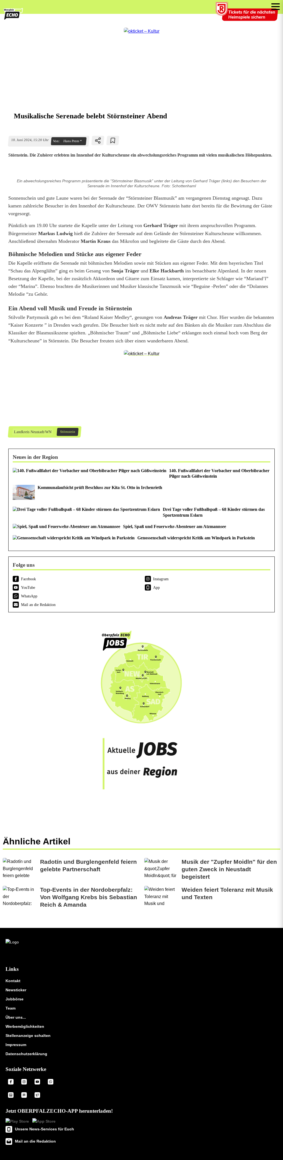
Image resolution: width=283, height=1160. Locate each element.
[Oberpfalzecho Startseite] (13, 18)
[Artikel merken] (112, 140)
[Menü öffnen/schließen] (275, 6)
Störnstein (67, 432)
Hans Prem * (72, 141)
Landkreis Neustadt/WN (32, 432)
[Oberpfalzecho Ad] (247, 15)
